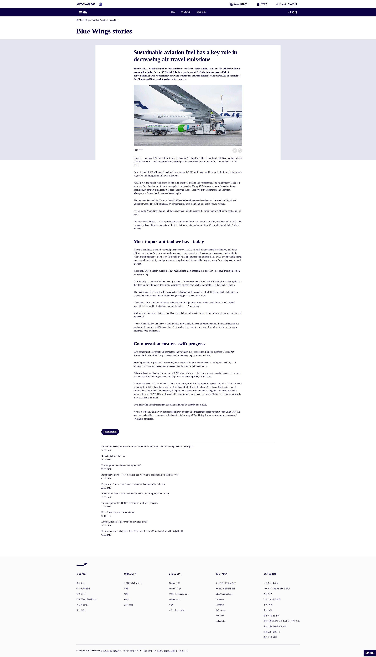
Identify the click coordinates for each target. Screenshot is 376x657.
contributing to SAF (197, 404)
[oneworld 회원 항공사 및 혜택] (100, 4)
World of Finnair (99, 20)
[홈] (85, 4)
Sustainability (113, 20)
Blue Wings (85, 20)
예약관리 (186, 12)
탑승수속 (201, 12)
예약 (173, 12)
